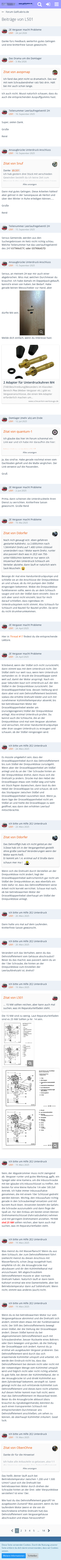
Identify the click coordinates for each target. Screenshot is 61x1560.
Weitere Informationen (13, 1555)
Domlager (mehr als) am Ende (26, 418)
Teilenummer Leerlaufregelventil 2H (29, 110)
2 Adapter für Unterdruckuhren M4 (28, 382)
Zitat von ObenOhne (17, 1448)
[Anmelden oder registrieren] (48, 4)
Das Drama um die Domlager (25, 58)
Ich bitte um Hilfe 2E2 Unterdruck (28, 745)
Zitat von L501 (13, 997)
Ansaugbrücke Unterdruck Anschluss (30, 149)
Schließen (32, 1555)
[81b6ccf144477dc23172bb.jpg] (32, 313)
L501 (11, 33)
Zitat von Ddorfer (15, 533)
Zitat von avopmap (16, 72)
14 (43, 1530)
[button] (56, 4)
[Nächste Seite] (48, 1530)
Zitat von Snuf (13, 163)
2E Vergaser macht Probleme (25, 29)
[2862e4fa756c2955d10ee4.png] (18, 1044)
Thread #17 (16, 636)
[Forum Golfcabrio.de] (18, 4)
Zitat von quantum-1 (17, 431)
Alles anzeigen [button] (30, 184)
